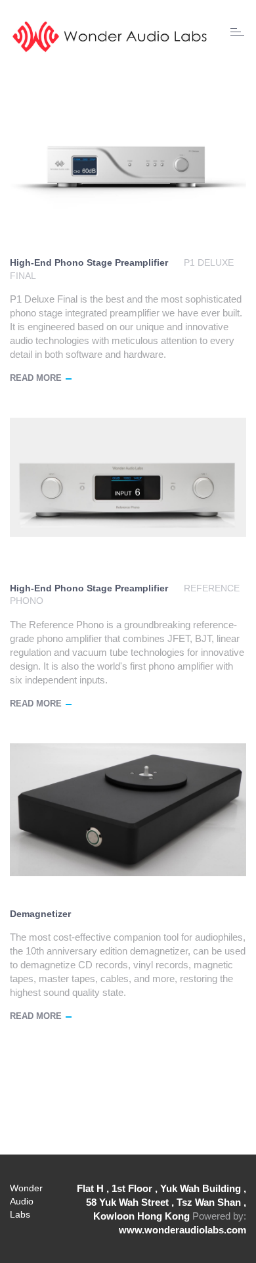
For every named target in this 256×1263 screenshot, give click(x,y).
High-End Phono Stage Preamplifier (89, 262)
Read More (36, 378)
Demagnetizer (40, 913)
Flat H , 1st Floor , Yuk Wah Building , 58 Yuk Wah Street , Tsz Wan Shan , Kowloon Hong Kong (161, 1202)
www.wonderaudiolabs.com (182, 1229)
